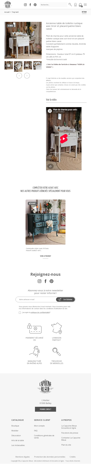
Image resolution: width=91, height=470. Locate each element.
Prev (19, 75)
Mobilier (14, 430)
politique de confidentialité (40, 312)
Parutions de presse (69, 433)
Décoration (16, 435)
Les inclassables (18, 445)
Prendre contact (45, 409)
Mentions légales (22, 457)
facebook (30, 4)
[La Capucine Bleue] (7, 4)
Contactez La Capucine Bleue (70, 439)
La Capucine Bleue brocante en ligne (69, 427)
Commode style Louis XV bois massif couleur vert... (37, 249)
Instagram (39, 281)
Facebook (45, 281)
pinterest (35, 4)
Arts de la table (17, 440)
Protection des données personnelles (49, 457)
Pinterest (51, 281)
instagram (25, 4)
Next (27, 75)
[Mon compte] (75, 4)
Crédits (73, 457)
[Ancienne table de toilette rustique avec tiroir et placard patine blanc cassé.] (23, 40)
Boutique (15, 426)
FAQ (35, 430)
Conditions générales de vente (44, 436)
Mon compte (39, 426)
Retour (84, 12)
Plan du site (66, 445)
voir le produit (45, 256)
